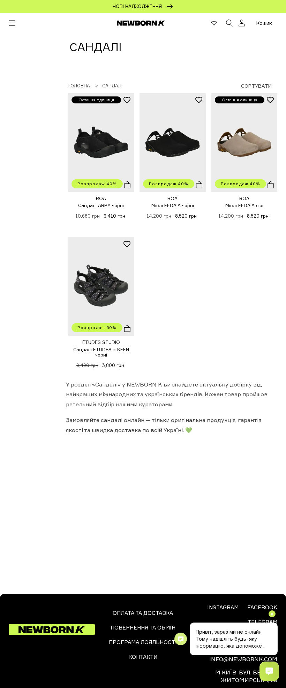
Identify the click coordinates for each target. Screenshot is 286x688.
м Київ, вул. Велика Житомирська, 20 (246, 676)
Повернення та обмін (143, 627)
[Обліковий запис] (241, 23)
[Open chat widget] (269, 671)
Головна (79, 85)
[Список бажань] (214, 23)
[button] (12, 23)
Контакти (142, 657)
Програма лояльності (143, 642)
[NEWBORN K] (141, 23)
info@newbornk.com (243, 659)
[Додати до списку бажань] (127, 100)
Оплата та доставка (143, 613)
